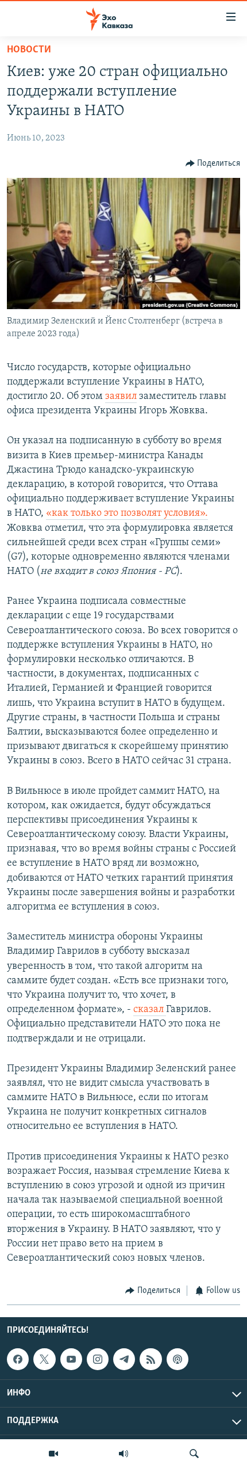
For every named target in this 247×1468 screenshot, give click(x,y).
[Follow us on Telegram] (124, 1359)
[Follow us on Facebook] (18, 1359)
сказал (149, 1010)
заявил (121, 396)
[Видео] (53, 1453)
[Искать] (194, 1453)
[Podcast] (177, 1359)
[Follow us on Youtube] (71, 1359)
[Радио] (123, 1453)
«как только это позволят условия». (127, 513)
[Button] (213, 163)
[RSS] (150, 1359)
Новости (29, 50)
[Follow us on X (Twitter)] (44, 1359)
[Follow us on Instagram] (98, 1359)
